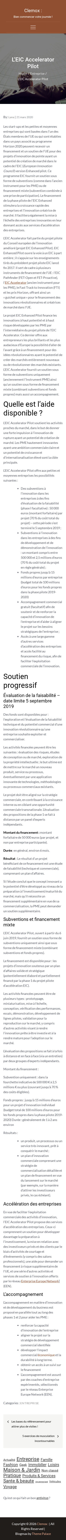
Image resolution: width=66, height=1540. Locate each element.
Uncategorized (41, 1482)
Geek (23, 1465)
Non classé (50, 1471)
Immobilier (37, 1464)
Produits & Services (38, 1475)
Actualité (9, 1460)
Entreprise (29, 1403)
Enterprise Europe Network (40, 1281)
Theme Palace (41, 1534)
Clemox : (33, 10)
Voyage (10, 1486)
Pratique (12, 1475)
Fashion (10, 1464)
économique (46, 1355)
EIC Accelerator (15, 282)
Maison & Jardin (21, 1469)
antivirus (42, 1498)
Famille (46, 1459)
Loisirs (53, 1464)
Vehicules (55, 1481)
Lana (11, 117)
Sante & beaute (18, 1480)
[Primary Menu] (33, 27)
